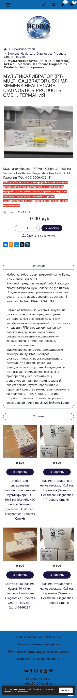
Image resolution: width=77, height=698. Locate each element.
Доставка (24, 659)
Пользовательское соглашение (38, 637)
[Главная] (5, 49)
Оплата (38, 659)
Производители (23, 49)
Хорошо (65, 690)
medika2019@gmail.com (52, 403)
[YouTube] (45, 671)
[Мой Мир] (16, 244)
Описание (39, 266)
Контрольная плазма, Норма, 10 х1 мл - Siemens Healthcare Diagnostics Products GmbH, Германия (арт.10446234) (20, 596)
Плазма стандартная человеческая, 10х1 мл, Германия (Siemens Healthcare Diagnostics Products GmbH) (57, 490)
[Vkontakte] (26, 671)
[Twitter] (51, 671)
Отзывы (38, 416)
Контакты (53, 659)
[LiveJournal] (27, 244)
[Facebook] (31, 671)
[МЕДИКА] (38, 26)
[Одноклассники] (11, 244)
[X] (22, 244)
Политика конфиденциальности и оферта (38, 652)
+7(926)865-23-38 (38, 679)
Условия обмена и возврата (38, 644)
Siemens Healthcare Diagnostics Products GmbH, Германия (35, 55)
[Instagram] (36, 671)
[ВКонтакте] (5, 244)
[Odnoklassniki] (40, 671)
